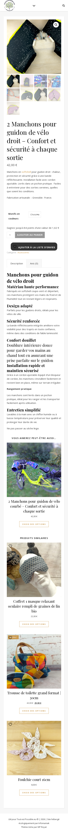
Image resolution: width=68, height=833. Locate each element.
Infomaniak (43, 823)
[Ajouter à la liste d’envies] (10, 446)
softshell (26, 171)
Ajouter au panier (30, 235)
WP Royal (41, 827)
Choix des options (34, 524)
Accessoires (23, 252)
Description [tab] (16, 263)
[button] (56, 25)
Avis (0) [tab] (34, 263)
